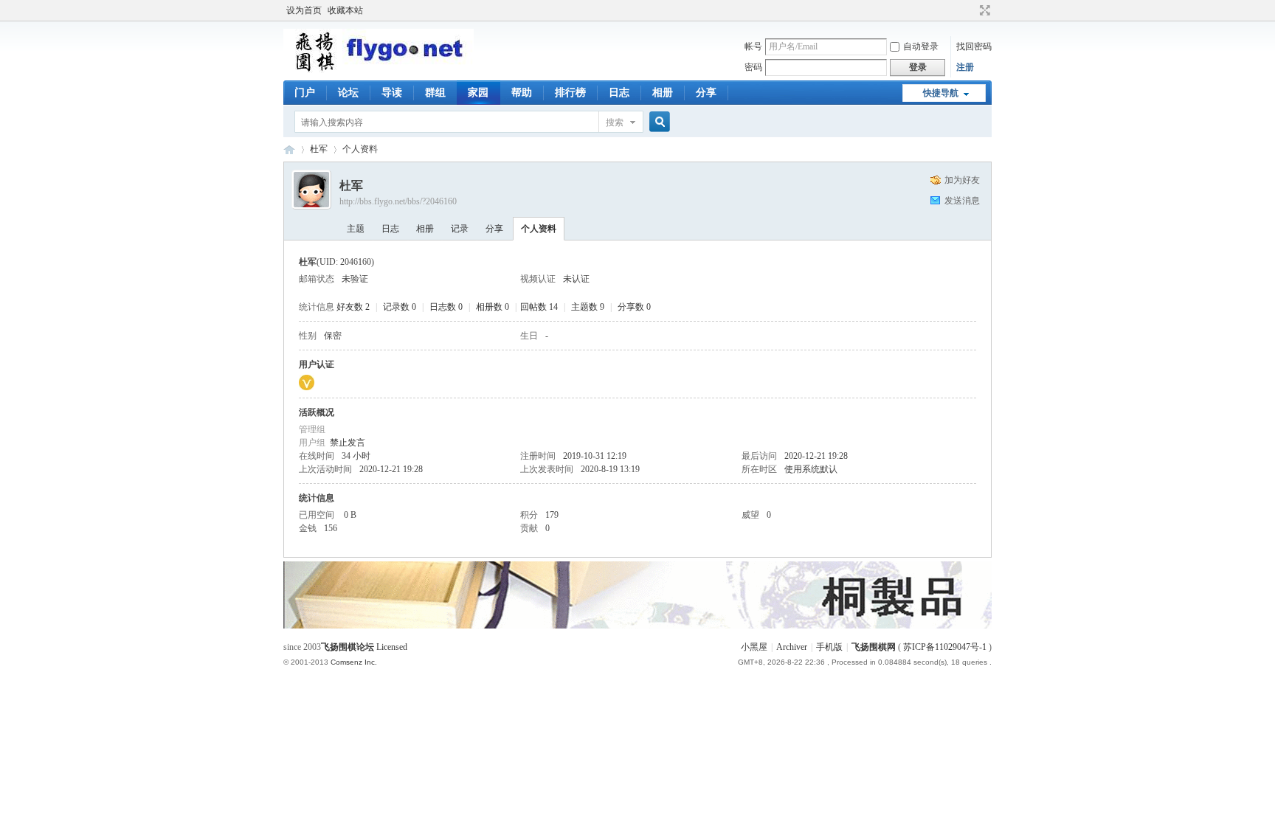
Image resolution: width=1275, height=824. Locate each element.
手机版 (829, 647)
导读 (391, 92)
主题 (355, 229)
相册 (662, 92)
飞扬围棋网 (873, 647)
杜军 (319, 149)
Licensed (391, 647)
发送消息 (962, 200)
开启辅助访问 (971, 10)
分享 (706, 92)
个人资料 (538, 229)
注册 (965, 67)
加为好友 (962, 180)
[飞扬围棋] (378, 70)
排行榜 (570, 92)
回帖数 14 (539, 307)
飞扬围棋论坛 (347, 647)
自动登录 (921, 46)
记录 (460, 229)
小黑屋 (754, 647)
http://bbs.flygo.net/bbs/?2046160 (398, 201)
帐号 (753, 46)
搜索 (614, 122)
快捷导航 (940, 93)
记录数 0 (399, 307)
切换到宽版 (983, 10)
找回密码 (974, 46)
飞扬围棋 (289, 149)
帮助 (521, 92)
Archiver (791, 647)
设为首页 (304, 10)
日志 (619, 92)
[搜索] (657, 122)
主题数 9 (587, 307)
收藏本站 (345, 10)
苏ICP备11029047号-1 (945, 647)
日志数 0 (446, 307)
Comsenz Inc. (354, 662)
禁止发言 (347, 442)
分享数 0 (634, 307)
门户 (304, 92)
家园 (478, 92)
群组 (435, 92)
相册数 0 (492, 307)
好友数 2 (353, 307)
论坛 (348, 92)
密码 (753, 67)
